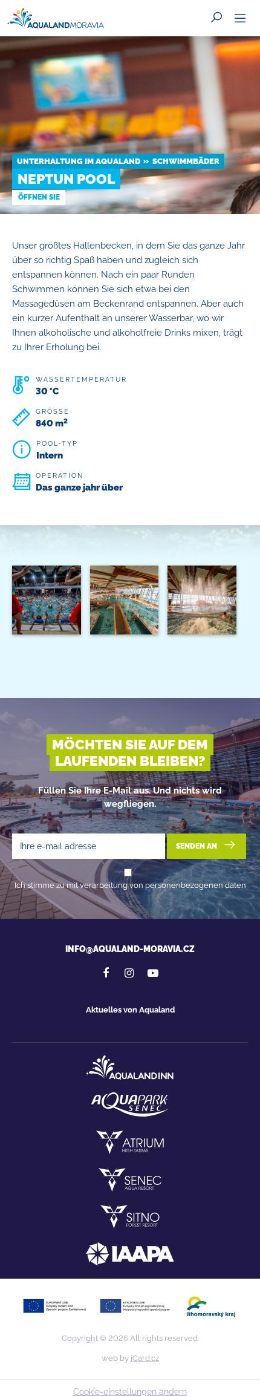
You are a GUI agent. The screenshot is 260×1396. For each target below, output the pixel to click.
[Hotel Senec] (130, 1179)
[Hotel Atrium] (130, 1142)
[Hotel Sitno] (130, 1216)
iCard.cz (145, 1358)
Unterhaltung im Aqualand (78, 161)
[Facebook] (106, 973)
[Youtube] (153, 973)
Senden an (197, 845)
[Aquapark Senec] (130, 1104)
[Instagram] (129, 973)
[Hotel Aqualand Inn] (130, 1067)
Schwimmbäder (185, 161)
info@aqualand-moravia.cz (130, 949)
